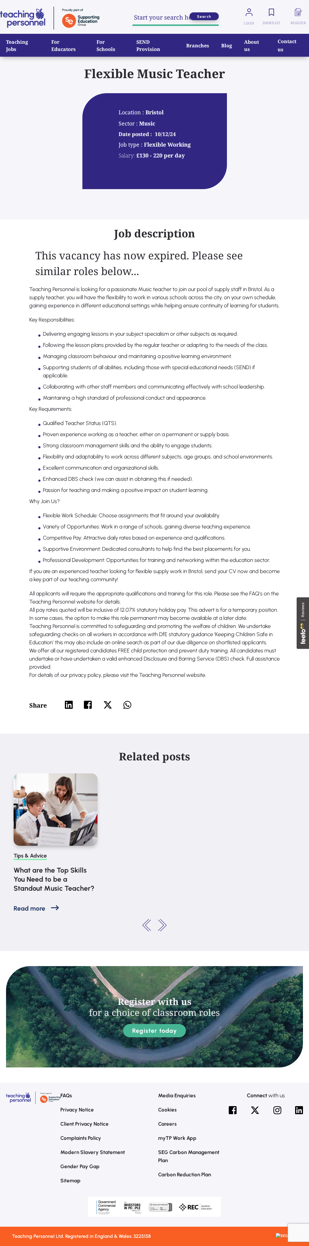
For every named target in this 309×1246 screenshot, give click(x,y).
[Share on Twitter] (107, 704)
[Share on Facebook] (88, 704)
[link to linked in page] (299, 1110)
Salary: (127, 155)
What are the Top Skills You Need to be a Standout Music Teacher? (54, 879)
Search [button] (204, 16)
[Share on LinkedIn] (69, 704)
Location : (132, 112)
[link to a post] (55, 809)
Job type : (131, 144)
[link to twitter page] (255, 1110)
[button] (146, 925)
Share (38, 705)
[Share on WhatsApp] (127, 704)
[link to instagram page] (277, 1110)
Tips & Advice (30, 855)
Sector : (129, 123)
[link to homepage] (49, 18)
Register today (154, 1030)
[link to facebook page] (233, 1110)
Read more (29, 908)
